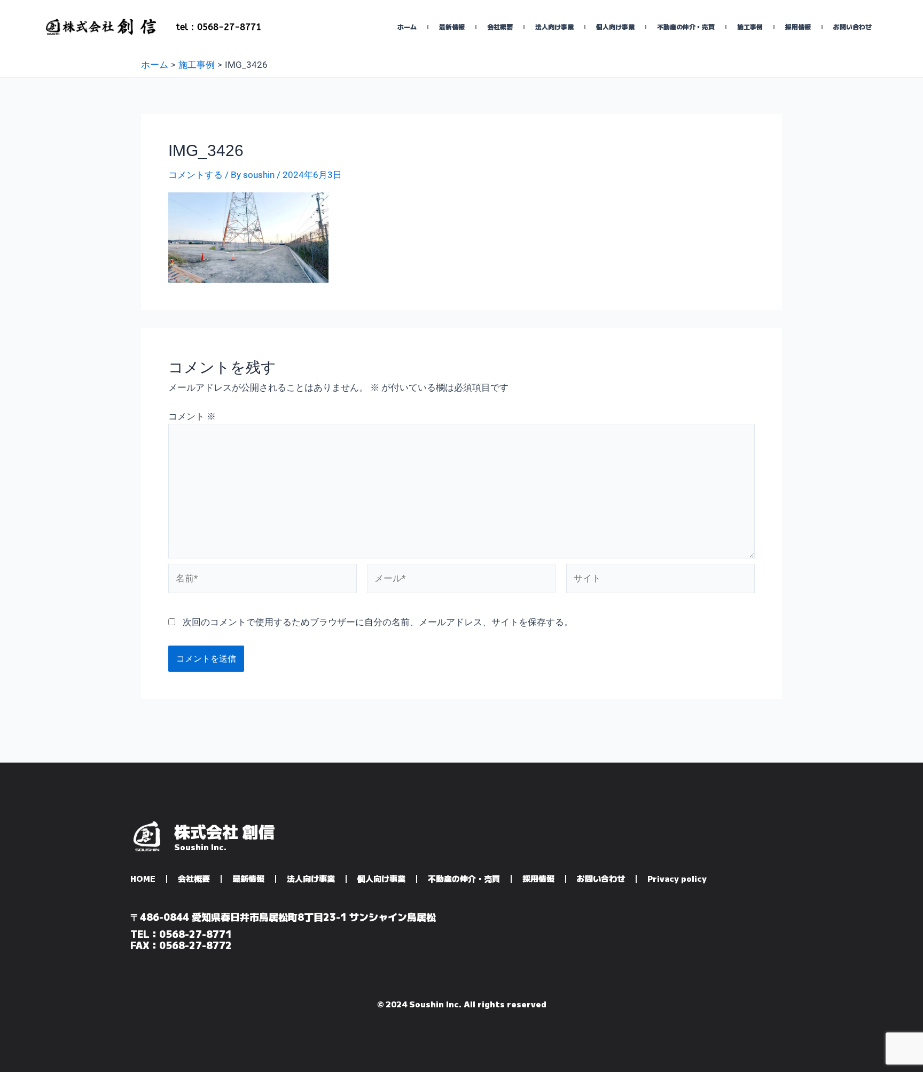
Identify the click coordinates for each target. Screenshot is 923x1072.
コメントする (195, 174)
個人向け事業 (615, 26)
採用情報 (798, 26)
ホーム (407, 26)
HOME (142, 878)
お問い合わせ (852, 26)
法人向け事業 (554, 26)
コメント (192, 416)
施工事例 (750, 26)
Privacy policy (677, 878)
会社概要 (500, 26)
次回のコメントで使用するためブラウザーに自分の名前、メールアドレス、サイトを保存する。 (378, 622)
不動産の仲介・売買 (686, 26)
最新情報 (452, 26)
